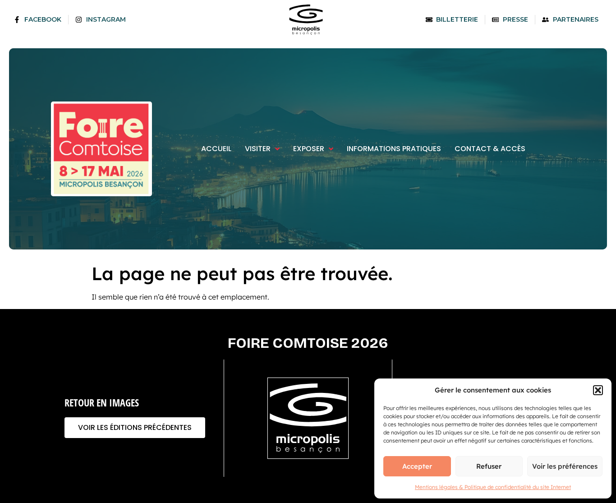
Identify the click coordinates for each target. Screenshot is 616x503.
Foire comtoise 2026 (308, 343)
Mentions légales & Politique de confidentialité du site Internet (493, 487)
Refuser (488, 466)
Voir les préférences (565, 466)
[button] (597, 390)
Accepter (417, 466)
